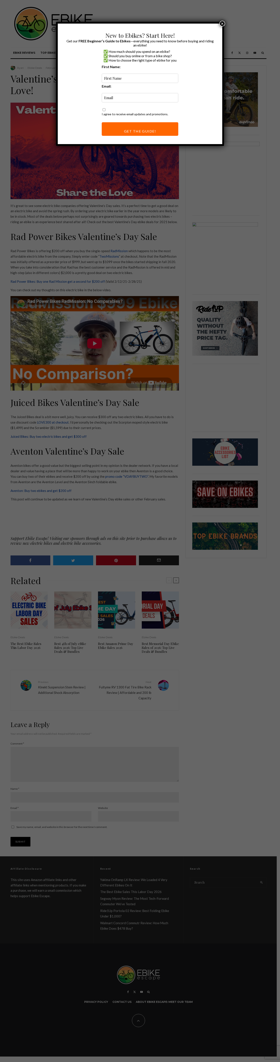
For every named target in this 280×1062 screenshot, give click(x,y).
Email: (106, 86)
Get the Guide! (140, 131)
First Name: (111, 67)
